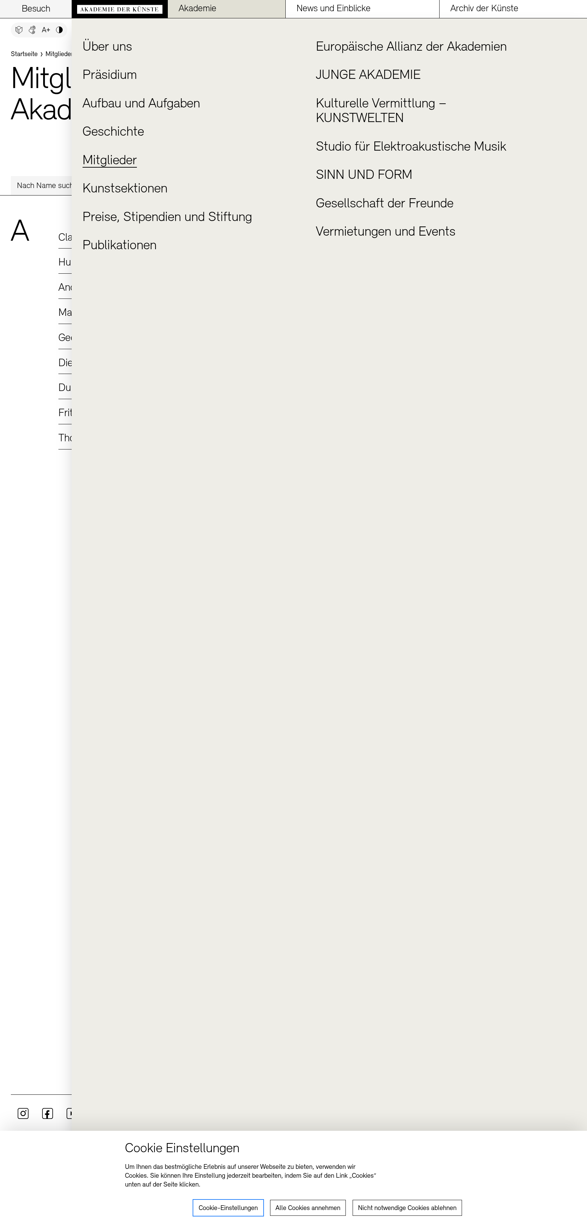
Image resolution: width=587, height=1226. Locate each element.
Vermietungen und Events (386, 232)
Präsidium (110, 75)
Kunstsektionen (125, 189)
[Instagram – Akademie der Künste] (23, 1117)
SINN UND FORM (364, 175)
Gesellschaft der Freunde (384, 204)
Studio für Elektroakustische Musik (411, 147)
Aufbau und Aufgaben (141, 104)
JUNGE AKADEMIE (368, 75)
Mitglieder (110, 161)
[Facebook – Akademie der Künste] (47, 1117)
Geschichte (113, 132)
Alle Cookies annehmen (307, 1208)
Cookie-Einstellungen (228, 1208)
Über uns (107, 47)
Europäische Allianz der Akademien (411, 47)
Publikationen (120, 246)
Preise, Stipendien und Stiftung (167, 217)
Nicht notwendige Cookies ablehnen (407, 1208)
